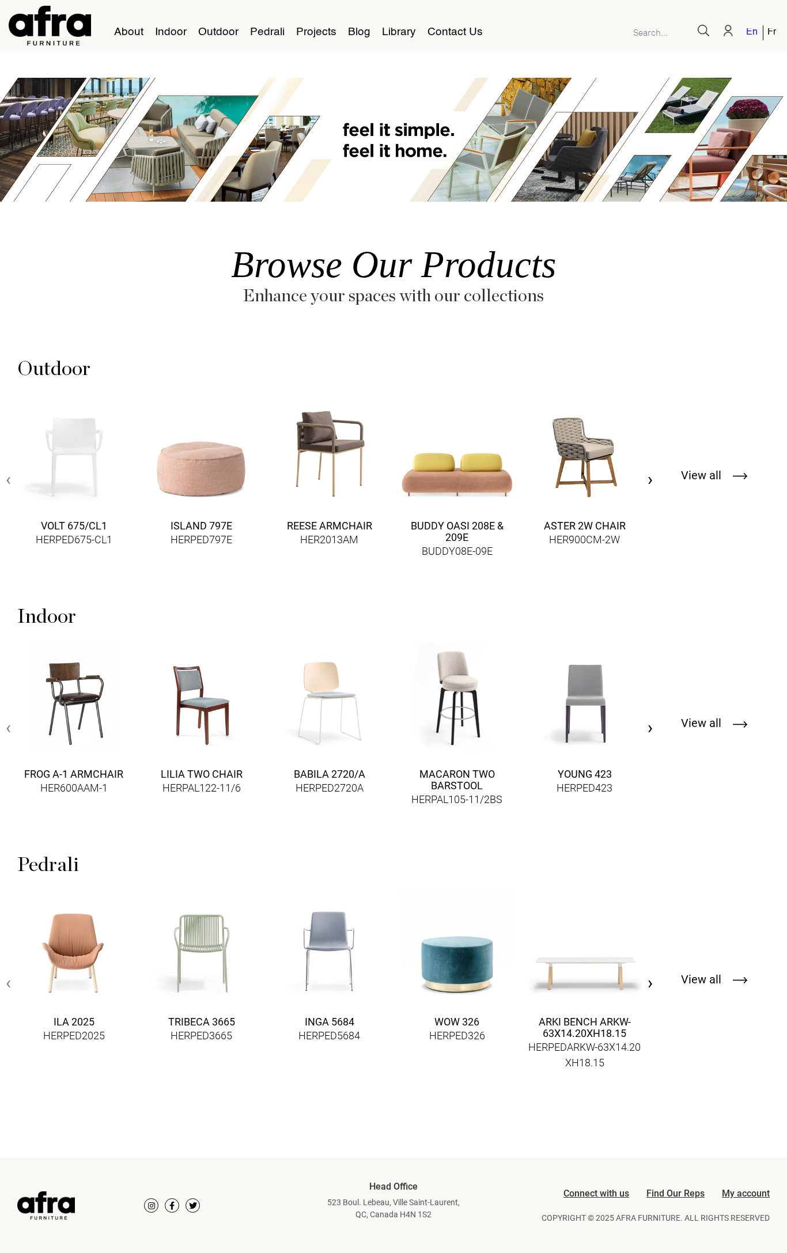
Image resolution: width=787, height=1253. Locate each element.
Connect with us (596, 1193)
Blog (359, 32)
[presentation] (8, 481)
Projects (316, 32)
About (128, 32)
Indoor (171, 32)
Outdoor (218, 32)
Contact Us (455, 32)
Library (399, 32)
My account (746, 1193)
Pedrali (267, 32)
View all (702, 475)
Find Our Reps (675, 1193)
